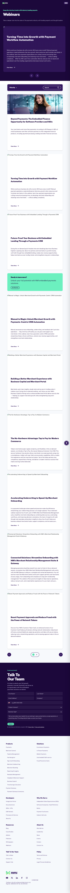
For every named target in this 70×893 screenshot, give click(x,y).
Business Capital (12, 781)
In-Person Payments (42, 750)
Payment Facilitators (42, 811)
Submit (11, 724)
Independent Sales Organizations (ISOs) (48, 801)
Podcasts (8, 838)
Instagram (27, 878)
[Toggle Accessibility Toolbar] (66, 443)
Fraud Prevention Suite (43, 761)
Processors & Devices (12, 815)
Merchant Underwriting (13, 764)
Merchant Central (11, 750)
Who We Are (40, 828)
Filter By (12, 87)
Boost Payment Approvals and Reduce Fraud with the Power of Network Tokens (33, 618)
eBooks (8, 835)
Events (39, 838)
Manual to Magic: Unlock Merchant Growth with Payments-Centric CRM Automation (33, 320)
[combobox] (9, 702)
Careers (39, 842)
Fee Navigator (11, 757)
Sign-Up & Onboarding (13, 761)
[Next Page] (61, 654)
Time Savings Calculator (14, 784)
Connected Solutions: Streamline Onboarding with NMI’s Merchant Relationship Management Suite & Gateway (34, 560)
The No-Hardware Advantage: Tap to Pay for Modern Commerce (35, 439)
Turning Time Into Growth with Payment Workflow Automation (31, 38)
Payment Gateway (11, 788)
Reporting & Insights (13, 771)
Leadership (40, 831)
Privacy (39, 858)
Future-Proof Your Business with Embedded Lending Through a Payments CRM (31, 239)
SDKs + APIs (9, 808)
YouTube (7, 878)
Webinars (8, 845)
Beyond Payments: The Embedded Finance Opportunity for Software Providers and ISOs (32, 120)
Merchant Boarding (12, 767)
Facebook (22, 878)
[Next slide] (37, 75)
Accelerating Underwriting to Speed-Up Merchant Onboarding (34, 499)
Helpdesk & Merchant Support (15, 778)
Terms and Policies (42, 855)
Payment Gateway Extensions (15, 791)
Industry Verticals (41, 815)
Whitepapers (9, 842)
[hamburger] (66, 3)
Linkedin (17, 878)
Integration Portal (11, 801)
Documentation (10, 804)
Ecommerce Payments (43, 747)
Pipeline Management (13, 754)
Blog (7, 828)
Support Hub (9, 862)
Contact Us (40, 845)
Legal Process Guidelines (44, 862)
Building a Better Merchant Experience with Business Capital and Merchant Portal (31, 380)
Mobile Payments (41, 754)
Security (8, 818)
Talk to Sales (9, 855)
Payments (9, 747)
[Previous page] (9, 654)
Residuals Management (13, 774)
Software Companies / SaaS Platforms (47, 804)
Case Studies (9, 831)
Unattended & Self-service (44, 757)
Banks (38, 808)
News (38, 835)
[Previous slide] (31, 75)
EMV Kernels (9, 811)
